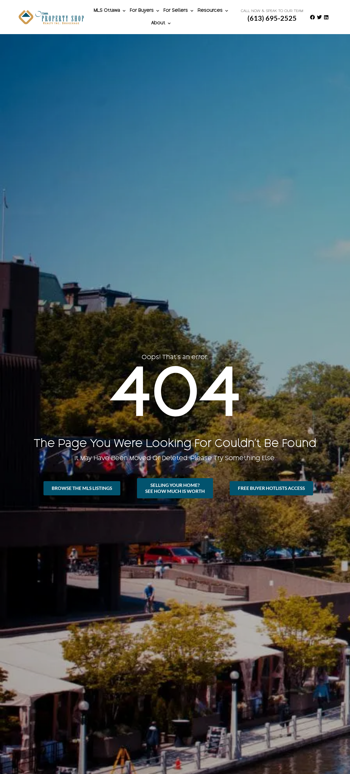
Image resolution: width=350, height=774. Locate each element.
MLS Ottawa (107, 10)
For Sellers (176, 10)
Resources (210, 10)
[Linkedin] (326, 17)
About (158, 23)
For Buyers (142, 10)
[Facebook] (312, 17)
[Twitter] (319, 17)
